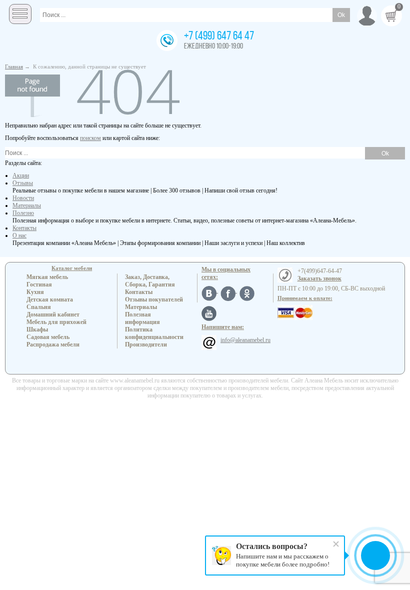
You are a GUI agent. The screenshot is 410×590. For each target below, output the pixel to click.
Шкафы (37, 329)
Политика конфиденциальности (154, 333)
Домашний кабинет (53, 314)
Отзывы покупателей (154, 299)
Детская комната (49, 299)
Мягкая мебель (47, 277)
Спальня (38, 307)
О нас (19, 235)
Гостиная (39, 284)
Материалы (26, 205)
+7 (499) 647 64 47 (219, 36)
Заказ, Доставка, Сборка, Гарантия (150, 281)
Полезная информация (142, 318)
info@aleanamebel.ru (245, 340)
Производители (146, 344)
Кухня (35, 292)
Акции (20, 175)
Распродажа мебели (53, 344)
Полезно (23, 213)
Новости (23, 198)
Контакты (24, 228)
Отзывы (22, 183)
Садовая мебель (48, 337)
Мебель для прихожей (56, 322)
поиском (90, 138)
